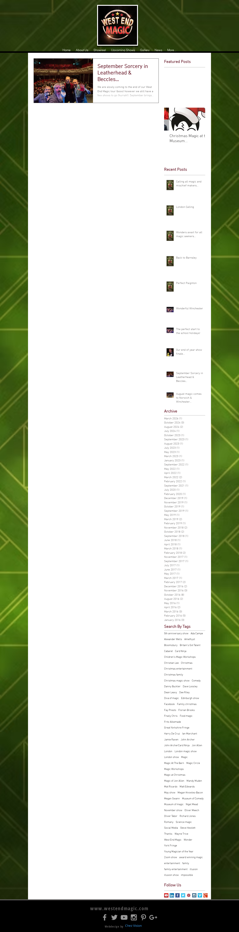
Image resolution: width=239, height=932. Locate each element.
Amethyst (189, 639)
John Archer (188, 739)
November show (173, 810)
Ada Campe (197, 633)
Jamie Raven (171, 739)
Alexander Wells (173, 639)
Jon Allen (197, 745)
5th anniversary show (176, 633)
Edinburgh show (190, 698)
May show (169, 792)
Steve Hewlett (187, 828)
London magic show (186, 751)
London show (171, 757)
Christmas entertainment (178, 668)
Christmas (187, 663)
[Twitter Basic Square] (183, 895)
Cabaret (168, 651)
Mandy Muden (194, 781)
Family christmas (187, 704)
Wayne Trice (181, 834)
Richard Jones (188, 816)
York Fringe (170, 845)
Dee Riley (184, 692)
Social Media (171, 828)
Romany (168, 822)
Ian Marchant (189, 733)
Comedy (196, 680)
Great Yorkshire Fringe (176, 727)
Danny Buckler (172, 686)
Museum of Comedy (193, 798)
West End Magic (172, 840)
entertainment (172, 863)
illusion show (171, 875)
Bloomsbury (171, 645)
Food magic (186, 716)
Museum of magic (174, 804)
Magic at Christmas (174, 775)
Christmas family (173, 674)
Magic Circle (193, 763)
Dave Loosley (190, 686)
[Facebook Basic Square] (177, 895)
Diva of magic (171, 698)
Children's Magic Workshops (180, 657)
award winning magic (191, 857)
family (185, 863)
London (168, 751)
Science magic (184, 822)
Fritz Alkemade (172, 722)
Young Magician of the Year (178, 851)
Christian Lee (171, 663)
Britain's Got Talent (190, 645)
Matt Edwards (187, 786)
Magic (184, 757)
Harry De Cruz (172, 733)
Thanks (168, 834)
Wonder (188, 840)
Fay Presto (170, 710)
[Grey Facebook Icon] (104, 917)
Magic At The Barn (174, 763)
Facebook (169, 704)
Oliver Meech (191, 810)
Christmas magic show (177, 680)
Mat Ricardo (170, 786)
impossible (187, 875)
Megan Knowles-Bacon (190, 792)
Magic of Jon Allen (174, 781)
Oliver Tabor (170, 816)
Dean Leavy (170, 692)
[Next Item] (199, 119)
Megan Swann (172, 798)
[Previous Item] (170, 119)
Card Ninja (180, 651)
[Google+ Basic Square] (205, 895)
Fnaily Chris (171, 716)
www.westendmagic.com (119, 908)
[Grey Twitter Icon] (114, 917)
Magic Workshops (174, 769)
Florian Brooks (186, 710)
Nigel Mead (192, 804)
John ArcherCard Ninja (177, 745)
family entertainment (175, 869)
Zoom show (170, 857)
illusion (194, 869)
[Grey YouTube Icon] (124, 917)
